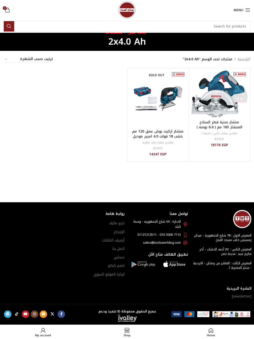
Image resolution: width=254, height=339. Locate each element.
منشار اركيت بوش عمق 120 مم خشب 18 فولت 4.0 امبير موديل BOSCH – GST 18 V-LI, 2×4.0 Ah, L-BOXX (158, 138)
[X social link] (52, 314)
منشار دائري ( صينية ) (214, 133)
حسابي (119, 257)
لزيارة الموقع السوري (109, 274)
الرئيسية (244, 59)
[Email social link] (43, 314)
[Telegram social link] (7, 314)
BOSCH (219, 139)
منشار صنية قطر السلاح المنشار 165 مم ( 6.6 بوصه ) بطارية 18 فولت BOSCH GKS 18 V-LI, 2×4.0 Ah (219, 129)
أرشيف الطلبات (113, 240)
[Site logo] (127, 9)
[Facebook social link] (61, 314)
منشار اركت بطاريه (153, 142)
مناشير (233, 133)
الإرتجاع (119, 232)
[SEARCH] (9, 26)
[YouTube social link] (25, 314)
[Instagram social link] (34, 314)
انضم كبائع (116, 265)
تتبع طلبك (117, 223)
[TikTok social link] (16, 314)
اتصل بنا (118, 248)
